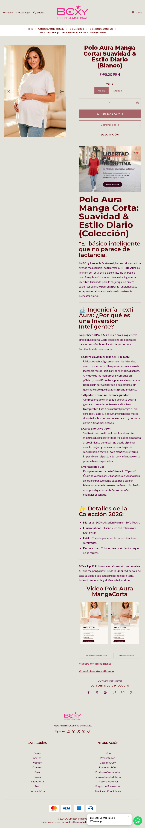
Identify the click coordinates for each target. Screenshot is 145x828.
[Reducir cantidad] (82, 103)
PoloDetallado (76, 29)
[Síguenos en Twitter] (78, 731)
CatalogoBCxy (108, 762)
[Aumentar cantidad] (138, 103)
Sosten (37, 757)
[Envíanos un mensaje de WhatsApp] (137, 820)
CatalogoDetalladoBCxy (51, 29)
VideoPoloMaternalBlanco (96, 655)
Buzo (37, 786)
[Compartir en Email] (123, 692)
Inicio (31, 29)
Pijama (37, 776)
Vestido (37, 762)
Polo (37, 772)
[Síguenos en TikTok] (89, 731)
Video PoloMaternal (127, 655)
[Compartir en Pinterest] (114, 692)
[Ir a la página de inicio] (72, 12)
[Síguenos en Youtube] (83, 731)
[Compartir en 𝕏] (97, 692)
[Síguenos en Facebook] (73, 731)
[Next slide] (62, 91)
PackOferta (37, 781)
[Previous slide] (7, 91)
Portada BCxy (37, 790)
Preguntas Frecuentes (107, 786)
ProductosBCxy (108, 767)
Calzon (37, 753)
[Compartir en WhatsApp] (106, 692)
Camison (37, 767)
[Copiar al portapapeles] (131, 692)
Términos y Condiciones (107, 790)
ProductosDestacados (107, 772)
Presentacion (107, 757)
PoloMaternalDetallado (101, 29)
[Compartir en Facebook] (88, 692)
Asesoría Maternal (108, 781)
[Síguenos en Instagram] (68, 731)
